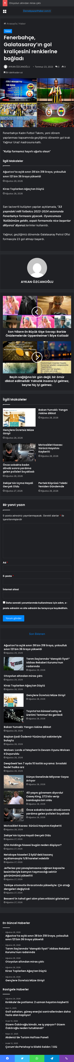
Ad (5, 562)
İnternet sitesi (11, 589)
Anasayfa (11, 23)
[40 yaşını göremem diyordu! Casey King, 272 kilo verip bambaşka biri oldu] (14, 797)
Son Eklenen (37, 634)
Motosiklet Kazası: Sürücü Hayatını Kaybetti (50, 448)
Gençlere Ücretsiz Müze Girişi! (18, 431)
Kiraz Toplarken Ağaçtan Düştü (23, 189)
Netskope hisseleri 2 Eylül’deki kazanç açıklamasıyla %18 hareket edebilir (28, 856)
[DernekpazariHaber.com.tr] (37, 11)
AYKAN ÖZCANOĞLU (19, 66)
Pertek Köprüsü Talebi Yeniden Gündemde (52, 484)
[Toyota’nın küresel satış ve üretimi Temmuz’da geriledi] (14, 716)
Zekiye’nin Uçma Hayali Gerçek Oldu (18, 484)
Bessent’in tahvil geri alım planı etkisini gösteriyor (36, 898)
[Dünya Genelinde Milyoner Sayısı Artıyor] (14, 781)
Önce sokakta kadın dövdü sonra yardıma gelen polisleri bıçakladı (18, 468)
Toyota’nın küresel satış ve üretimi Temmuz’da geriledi (44, 713)
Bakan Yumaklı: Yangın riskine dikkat (53, 411)
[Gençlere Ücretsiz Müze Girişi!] (19, 417)
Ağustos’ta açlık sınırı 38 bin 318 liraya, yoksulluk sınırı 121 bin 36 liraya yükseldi (35, 647)
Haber (22, 23)
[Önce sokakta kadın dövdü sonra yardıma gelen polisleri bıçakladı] (19, 452)
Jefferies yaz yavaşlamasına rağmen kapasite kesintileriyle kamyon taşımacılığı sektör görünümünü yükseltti (34, 871)
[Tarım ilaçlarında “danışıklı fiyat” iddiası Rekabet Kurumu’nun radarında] (14, 663)
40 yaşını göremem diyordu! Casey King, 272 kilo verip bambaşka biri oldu (44, 796)
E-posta (8, 575)
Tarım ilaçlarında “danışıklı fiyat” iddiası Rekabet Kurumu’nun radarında (48, 662)
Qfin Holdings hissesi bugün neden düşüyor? (33, 845)
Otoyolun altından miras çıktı (25, 3)
